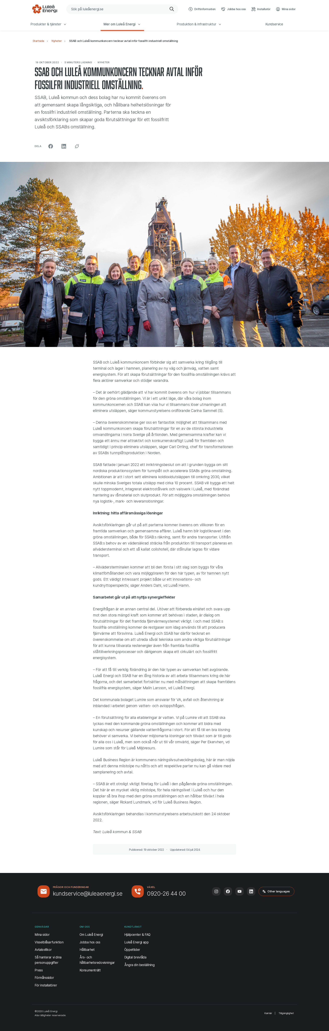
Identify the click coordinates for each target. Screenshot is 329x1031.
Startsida (38, 41)
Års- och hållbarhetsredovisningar (97, 959)
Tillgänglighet (286, 1013)
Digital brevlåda (135, 957)
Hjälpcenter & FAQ (137, 935)
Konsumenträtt (90, 970)
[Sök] (171, 9)
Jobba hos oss (90, 942)
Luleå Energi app (136, 942)
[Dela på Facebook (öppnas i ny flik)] (51, 146)
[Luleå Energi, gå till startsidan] (44, 9)
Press (39, 970)
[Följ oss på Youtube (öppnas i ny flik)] (239, 891)
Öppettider (132, 950)
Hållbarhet (87, 950)
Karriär (268, 1013)
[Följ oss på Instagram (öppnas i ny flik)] (216, 891)
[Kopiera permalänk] (77, 146)
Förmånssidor (44, 978)
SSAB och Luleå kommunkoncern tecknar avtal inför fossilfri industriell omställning (123, 41)
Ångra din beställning (139, 965)
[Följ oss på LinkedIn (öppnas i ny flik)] (251, 891)
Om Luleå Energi (91, 935)
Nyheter (56, 41)
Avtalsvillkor (43, 950)
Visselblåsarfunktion (49, 942)
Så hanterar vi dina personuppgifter (48, 959)
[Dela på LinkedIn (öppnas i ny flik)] (64, 146)
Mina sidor (42, 935)
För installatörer (46, 985)
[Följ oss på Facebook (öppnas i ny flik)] (228, 891)
